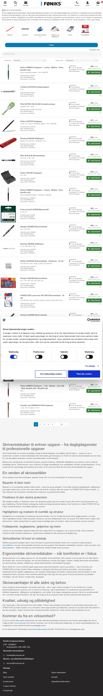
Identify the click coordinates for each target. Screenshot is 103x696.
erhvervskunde (20, 623)
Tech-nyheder (8, 677)
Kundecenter (8, 681)
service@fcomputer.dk (15, 663)
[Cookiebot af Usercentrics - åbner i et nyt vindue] (89, 320)
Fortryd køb (7, 690)
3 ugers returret (9, 686)
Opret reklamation (59, 672)
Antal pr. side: (59, 60)
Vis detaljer (90, 366)
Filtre (51, 45)
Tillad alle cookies (84, 374)
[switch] (38, 357)
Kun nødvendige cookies (51, 374)
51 (62, 424)
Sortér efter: (8, 60)
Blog (5, 672)
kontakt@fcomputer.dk (15, 655)
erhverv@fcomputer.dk (41, 629)
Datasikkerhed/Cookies (61, 681)
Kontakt (55, 677)
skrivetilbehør (8, 545)
